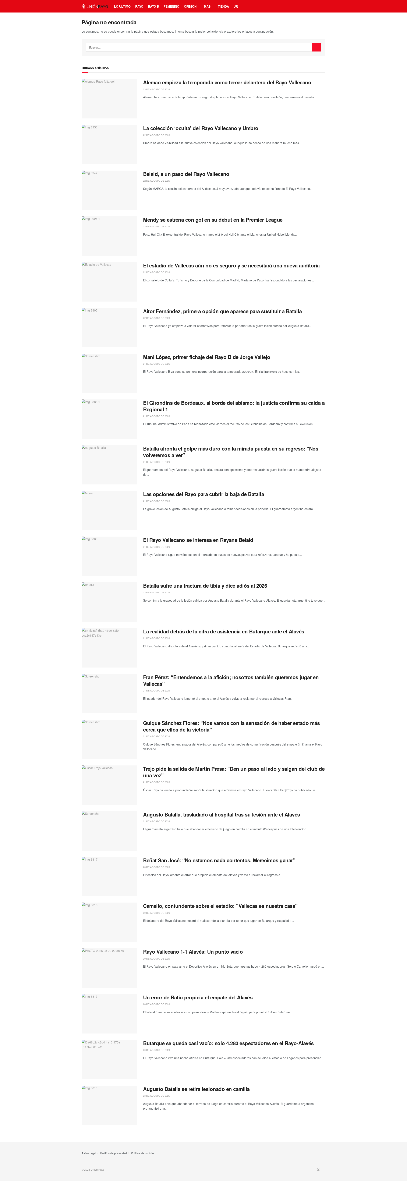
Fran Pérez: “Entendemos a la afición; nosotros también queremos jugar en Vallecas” (231, 680)
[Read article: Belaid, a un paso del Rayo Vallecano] (109, 190)
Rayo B (153, 6)
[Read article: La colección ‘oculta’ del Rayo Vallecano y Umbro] (109, 144)
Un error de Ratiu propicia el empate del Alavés (197, 997)
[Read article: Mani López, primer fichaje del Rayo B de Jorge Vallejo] (109, 373)
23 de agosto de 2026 (156, 89)
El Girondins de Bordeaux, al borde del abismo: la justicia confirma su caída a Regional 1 (234, 406)
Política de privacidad (113, 1153)
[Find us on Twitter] (318, 1169)
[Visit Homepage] (95, 6)
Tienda (223, 6)
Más (207, 6)
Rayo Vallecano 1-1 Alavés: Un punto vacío (193, 951)
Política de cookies (143, 1153)
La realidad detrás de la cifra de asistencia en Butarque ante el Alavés (223, 631)
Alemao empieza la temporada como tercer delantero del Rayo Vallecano (227, 82)
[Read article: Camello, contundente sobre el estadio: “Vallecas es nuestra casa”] (109, 922)
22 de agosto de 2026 (156, 135)
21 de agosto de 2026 (156, 363)
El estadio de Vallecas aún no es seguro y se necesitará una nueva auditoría (231, 265)
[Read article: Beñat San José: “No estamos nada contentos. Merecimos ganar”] (109, 876)
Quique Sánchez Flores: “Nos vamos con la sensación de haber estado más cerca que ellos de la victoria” (231, 726)
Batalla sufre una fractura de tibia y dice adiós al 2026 (205, 585)
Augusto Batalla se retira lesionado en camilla (196, 1088)
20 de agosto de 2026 (156, 867)
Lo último (122, 6)
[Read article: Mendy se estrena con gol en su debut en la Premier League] (109, 236)
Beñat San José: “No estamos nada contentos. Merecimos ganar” (219, 860)
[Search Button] (316, 47)
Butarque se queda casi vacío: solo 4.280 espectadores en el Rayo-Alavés (228, 1043)
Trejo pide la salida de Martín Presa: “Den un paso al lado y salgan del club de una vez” (234, 772)
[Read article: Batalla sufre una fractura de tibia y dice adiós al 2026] (109, 602)
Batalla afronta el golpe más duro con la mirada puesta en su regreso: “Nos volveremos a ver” (230, 452)
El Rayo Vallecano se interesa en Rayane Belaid (198, 539)
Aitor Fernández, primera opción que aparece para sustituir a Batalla (222, 311)
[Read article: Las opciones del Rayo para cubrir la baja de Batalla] (109, 510)
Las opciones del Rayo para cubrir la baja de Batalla (203, 494)
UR (236, 6)
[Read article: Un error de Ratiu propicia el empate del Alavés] (109, 1014)
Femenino (171, 6)
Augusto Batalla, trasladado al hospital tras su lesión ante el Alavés (221, 814)
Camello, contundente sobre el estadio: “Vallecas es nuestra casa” (220, 905)
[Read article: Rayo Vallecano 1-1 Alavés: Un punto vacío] (109, 968)
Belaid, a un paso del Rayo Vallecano (186, 173)
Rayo (139, 6)
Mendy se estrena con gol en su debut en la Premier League (213, 219)
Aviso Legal (89, 1153)
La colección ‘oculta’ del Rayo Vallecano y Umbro (200, 128)
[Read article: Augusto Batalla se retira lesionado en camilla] (109, 1105)
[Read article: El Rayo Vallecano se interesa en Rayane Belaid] (109, 556)
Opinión (190, 6)
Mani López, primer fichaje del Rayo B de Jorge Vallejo (206, 356)
